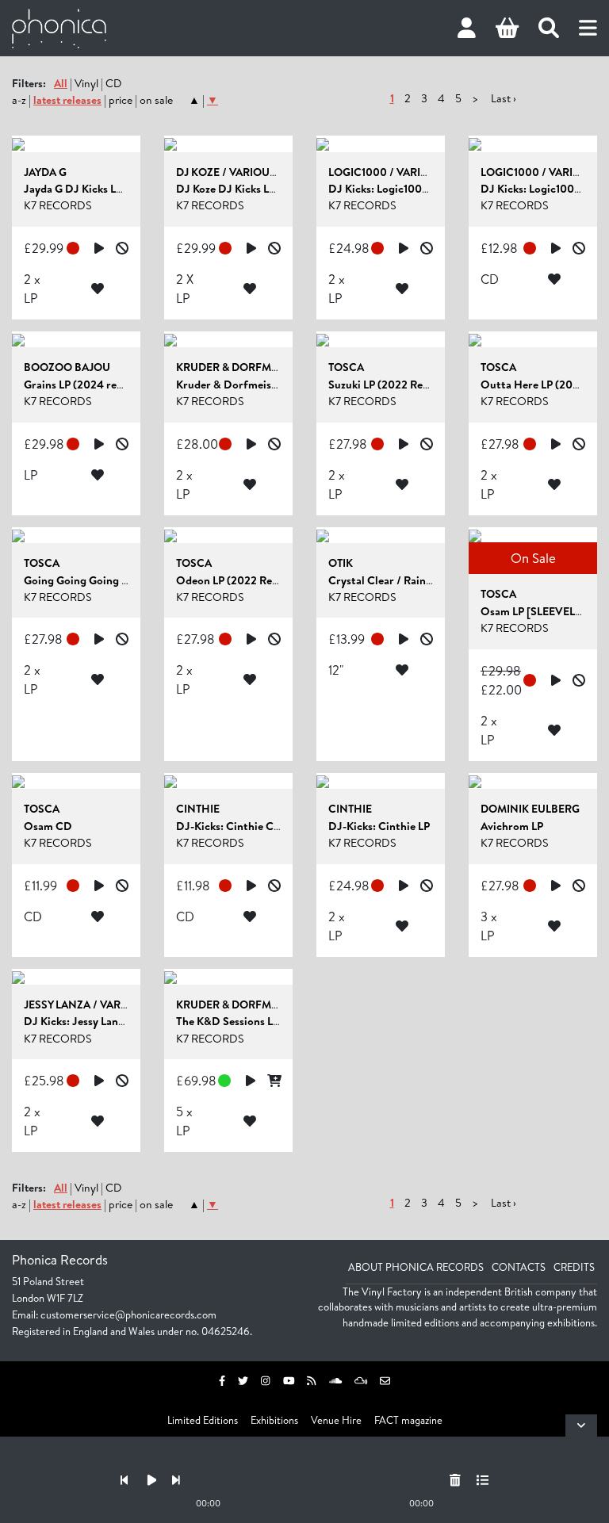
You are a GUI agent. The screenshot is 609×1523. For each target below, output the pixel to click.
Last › (503, 98)
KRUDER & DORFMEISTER (241, 367)
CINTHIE (198, 809)
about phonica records (416, 1267)
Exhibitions (274, 1420)
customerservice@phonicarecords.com (128, 1314)
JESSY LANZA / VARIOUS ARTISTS (107, 1004)
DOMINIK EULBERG (530, 809)
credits (574, 1267)
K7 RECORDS (58, 205)
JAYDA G (45, 172)
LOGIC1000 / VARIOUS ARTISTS (407, 172)
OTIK (340, 563)
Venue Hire (336, 1420)
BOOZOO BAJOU (67, 367)
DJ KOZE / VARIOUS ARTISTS (248, 172)
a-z (19, 100)
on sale (156, 100)
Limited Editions (202, 1420)
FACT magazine (408, 1420)
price (120, 100)
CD (113, 83)
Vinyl (86, 83)
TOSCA (346, 367)
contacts (519, 1267)
